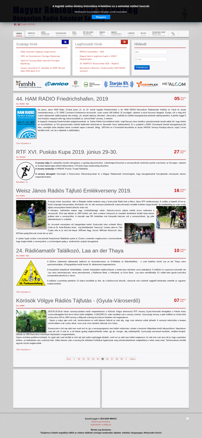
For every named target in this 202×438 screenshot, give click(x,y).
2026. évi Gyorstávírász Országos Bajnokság (40, 56)
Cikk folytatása (23, 143)
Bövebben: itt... (22, 182)
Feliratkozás (142, 67)
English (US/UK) (28, 24)
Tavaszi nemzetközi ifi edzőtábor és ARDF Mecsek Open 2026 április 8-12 (43, 69)
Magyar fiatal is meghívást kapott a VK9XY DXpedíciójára (98, 57)
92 (88, 359)
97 (112, 359)
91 (84, 359)
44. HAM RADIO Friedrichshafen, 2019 (62, 99)
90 (79, 359)
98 (117, 359)
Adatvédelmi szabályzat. (101, 425)
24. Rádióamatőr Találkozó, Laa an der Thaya (69, 251)
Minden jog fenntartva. (101, 422)
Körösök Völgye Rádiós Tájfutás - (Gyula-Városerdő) (78, 301)
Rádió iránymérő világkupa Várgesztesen (38, 52)
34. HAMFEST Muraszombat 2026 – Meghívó (99, 63)
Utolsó (132, 359)
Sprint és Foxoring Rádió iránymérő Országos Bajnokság (40, 62)
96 (107, 359)
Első (69, 359)
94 (98, 359)
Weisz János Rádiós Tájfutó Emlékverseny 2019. (73, 191)
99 (122, 359)
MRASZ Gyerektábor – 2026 (92, 52)
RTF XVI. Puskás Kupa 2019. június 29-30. (66, 152)
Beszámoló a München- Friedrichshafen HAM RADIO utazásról (102, 69)
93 (93, 359)
